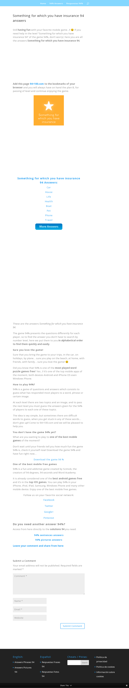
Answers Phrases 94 (24, 662)
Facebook (48, 499)
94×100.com (37, 83)
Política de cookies (105, 666)
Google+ (49, 511)
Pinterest (48, 517)
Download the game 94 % (49, 459)
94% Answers (56, 4)
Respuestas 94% (74, 4)
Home (43, 4)
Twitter (49, 506)
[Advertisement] (49, 63)
